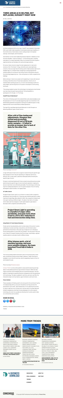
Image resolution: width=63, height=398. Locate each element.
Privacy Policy (42, 394)
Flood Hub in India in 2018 (20, 248)
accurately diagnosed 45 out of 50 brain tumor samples (20, 121)
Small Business (31, 376)
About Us (40, 373)
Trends (5, 308)
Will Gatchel (8, 18)
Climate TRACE (7, 268)
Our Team (40, 376)
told (17, 93)
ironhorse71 (14, 169)
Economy (29, 382)
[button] (60, 2)
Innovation (30, 373)
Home (4, 7)
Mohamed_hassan (15, 264)
